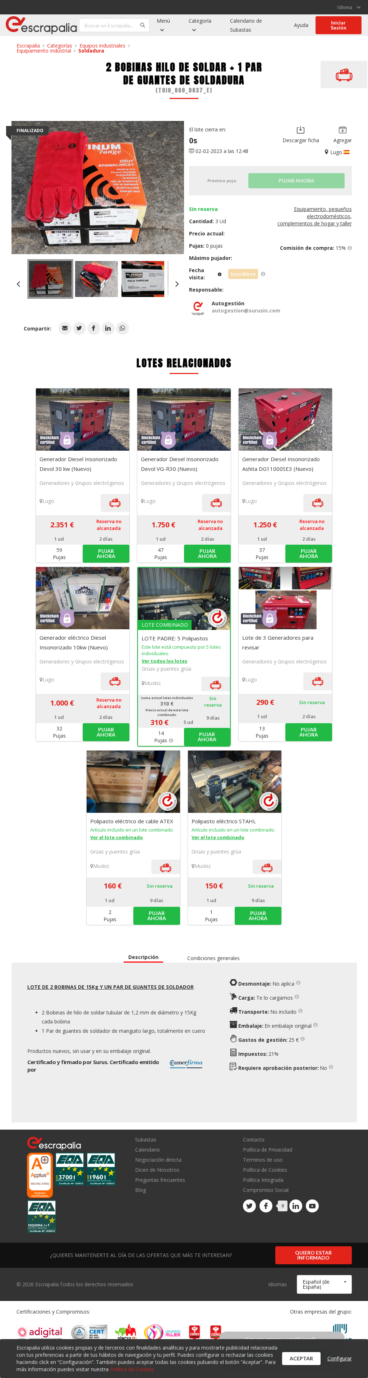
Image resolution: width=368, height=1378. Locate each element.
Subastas (145, 1140)
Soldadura (91, 50)
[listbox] (348, 7)
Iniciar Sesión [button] (338, 25)
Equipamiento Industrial (44, 50)
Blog (140, 1189)
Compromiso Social (266, 1189)
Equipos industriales (102, 45)
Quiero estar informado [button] (313, 1255)
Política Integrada (263, 1179)
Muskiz (152, 683)
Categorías (59, 45)
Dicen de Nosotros (157, 1169)
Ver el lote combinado (116, 837)
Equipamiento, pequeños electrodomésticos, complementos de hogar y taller (314, 216)
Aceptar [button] (301, 1358)
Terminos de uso (262, 1159)
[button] (65, 328)
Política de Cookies (265, 1169)
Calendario (147, 1149)
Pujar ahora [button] (106, 553)
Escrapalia (28, 45)
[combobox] (324, 1284)
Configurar (339, 1358)
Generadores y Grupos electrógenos (82, 482)
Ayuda (301, 25)
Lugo (48, 500)
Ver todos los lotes (164, 661)
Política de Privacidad (267, 1149)
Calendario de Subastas (246, 25)
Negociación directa (158, 1159)
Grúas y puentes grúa (166, 668)
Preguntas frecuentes (160, 1179)
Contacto (253, 1140)
